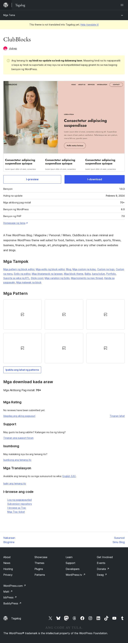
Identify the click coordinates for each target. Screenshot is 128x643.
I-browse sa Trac (16, 507)
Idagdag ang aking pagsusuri (19, 415)
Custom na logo (105, 269)
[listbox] (64, 331)
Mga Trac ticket (16, 511)
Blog (68, 269)
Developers (73, 569)
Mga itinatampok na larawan (47, 273)
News (6, 563)
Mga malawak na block (29, 282)
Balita (88, 273)
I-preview (32, 179)
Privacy (7, 574)
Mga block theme (73, 273)
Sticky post (37, 278)
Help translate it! (89, 24)
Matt (8, 591)
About (7, 557)
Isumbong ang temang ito (17, 459)
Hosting (8, 569)
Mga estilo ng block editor (50, 269)
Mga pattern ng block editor (18, 269)
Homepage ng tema (14, 223)
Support (70, 563)
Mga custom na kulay (84, 269)
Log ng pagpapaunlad (19, 499)
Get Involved (105, 557)
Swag (102, 574)
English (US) (69, 476)
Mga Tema (9, 15)
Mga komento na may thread (87, 278)
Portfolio (111, 273)
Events (101, 563)
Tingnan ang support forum (18, 437)
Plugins (38, 569)
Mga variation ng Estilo (57, 278)
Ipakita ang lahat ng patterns (22, 369)
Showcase (40, 557)
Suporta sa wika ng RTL (16, 278)
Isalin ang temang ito (14, 483)
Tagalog (16, 618)
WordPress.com (14, 585)
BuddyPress (12, 603)
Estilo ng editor (22, 273)
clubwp (13, 48)
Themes (39, 563)
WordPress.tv (76, 574)
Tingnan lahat (117, 415)
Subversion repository (19, 503)
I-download (94, 179)
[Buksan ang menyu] (122, 5)
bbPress (10, 597)
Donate (103, 569)
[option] (22, 314)
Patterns (39, 574)
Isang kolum (98, 273)
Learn (69, 557)
